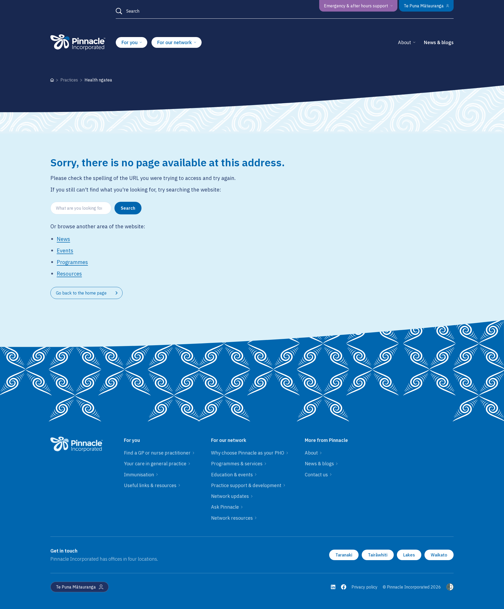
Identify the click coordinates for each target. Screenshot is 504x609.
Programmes (72, 262)
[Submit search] (119, 11)
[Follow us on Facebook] (343, 587)
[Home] (52, 80)
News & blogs (439, 42)
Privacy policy (364, 587)
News (63, 238)
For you (129, 42)
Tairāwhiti (377, 555)
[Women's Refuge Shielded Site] (450, 587)
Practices (69, 79)
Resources (69, 273)
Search (128, 208)
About (404, 42)
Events (65, 250)
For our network (174, 42)
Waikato (439, 555)
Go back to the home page (81, 293)
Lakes (409, 555)
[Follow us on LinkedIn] (333, 587)
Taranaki (343, 555)
